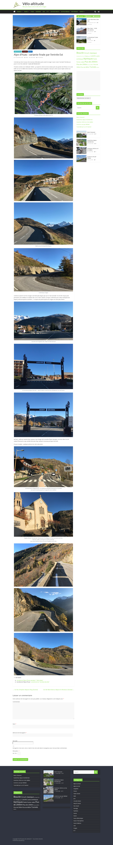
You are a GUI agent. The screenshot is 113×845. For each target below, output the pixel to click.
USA (44, 11)
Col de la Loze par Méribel (82, 124)
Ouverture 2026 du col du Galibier (84, 122)
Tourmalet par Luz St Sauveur (83, 127)
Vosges (75, 828)
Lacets (93, 56)
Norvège (38, 11)
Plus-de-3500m (18, 807)
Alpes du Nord (18, 51)
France (19, 11)
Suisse (26, 11)
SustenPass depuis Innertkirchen (84, 119)
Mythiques (88, 58)
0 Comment (40, 57)
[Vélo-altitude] (17, 2)
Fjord (83, 56)
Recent (89, 16)
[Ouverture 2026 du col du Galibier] (81, 148)
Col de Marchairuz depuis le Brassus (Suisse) (58, 690)
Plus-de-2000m (91, 61)
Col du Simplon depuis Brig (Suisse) (25, 690)
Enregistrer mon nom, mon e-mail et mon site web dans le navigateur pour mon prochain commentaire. (40, 748)
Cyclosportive (79, 56)
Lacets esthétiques (32, 799)
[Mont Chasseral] (81, 131)
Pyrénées (75, 811)
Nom (14, 724)
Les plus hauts (55, 11)
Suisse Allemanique (78, 818)
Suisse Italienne (77, 823)
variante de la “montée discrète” (40, 682)
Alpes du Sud (76, 786)
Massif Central (77, 803)
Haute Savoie (76, 793)
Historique (74, 11)
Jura (74, 798)
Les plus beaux (65, 11)
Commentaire (16, 701)
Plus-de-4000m (85, 67)
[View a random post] (98, 11)
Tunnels (93, 67)
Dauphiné (25, 51)
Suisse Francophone (78, 820)
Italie (32, 11)
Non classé (76, 806)
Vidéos (81, 11)
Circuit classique (90, 53)
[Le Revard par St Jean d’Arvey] (81, 36)
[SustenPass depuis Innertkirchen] (81, 139)
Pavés (95, 59)
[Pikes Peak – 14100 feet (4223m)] (81, 27)
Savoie (75, 813)
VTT (48, 11)
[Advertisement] (88, 80)
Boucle (80, 52)
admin (26, 57)
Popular (81, 16)
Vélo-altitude (33, 3)
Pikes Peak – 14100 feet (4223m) (92, 29)
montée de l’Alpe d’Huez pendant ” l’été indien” (30, 680)
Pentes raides (80, 62)
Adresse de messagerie (19, 732)
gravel (89, 56)
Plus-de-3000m (90, 64)
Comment (97, 16)
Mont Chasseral (80, 117)
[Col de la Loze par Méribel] (81, 156)
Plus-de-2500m (81, 64)
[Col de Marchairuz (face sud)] (81, 18)
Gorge (86, 56)
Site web (15, 741)
